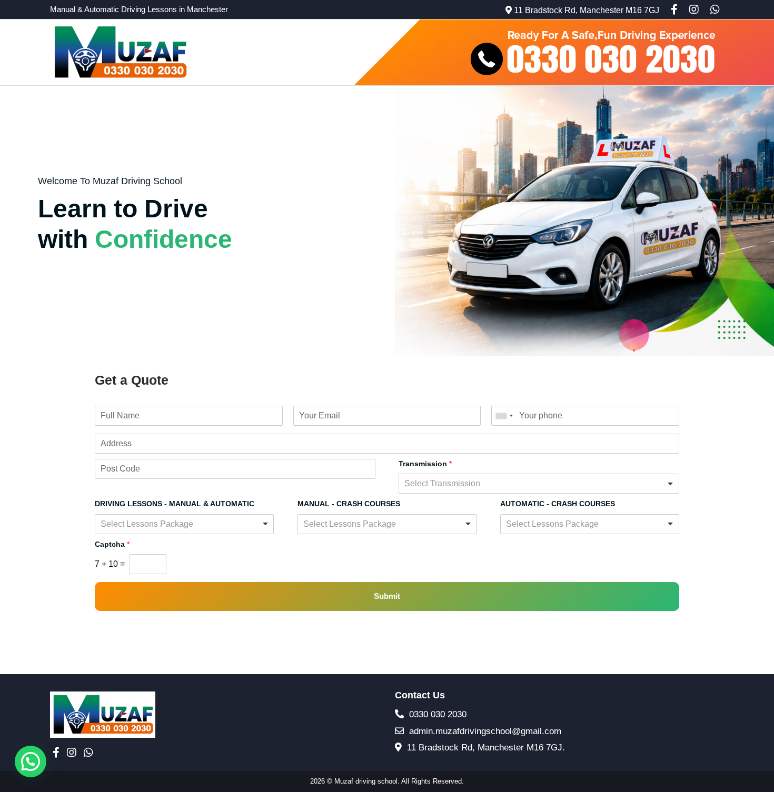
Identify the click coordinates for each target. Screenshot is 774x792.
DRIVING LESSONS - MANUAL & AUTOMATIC (174, 503)
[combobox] (504, 415)
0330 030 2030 (436, 714)
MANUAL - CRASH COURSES (348, 503)
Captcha (112, 544)
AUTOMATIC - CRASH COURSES (557, 503)
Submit (387, 596)
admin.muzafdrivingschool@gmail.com (483, 731)
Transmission (425, 463)
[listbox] (539, 484)
